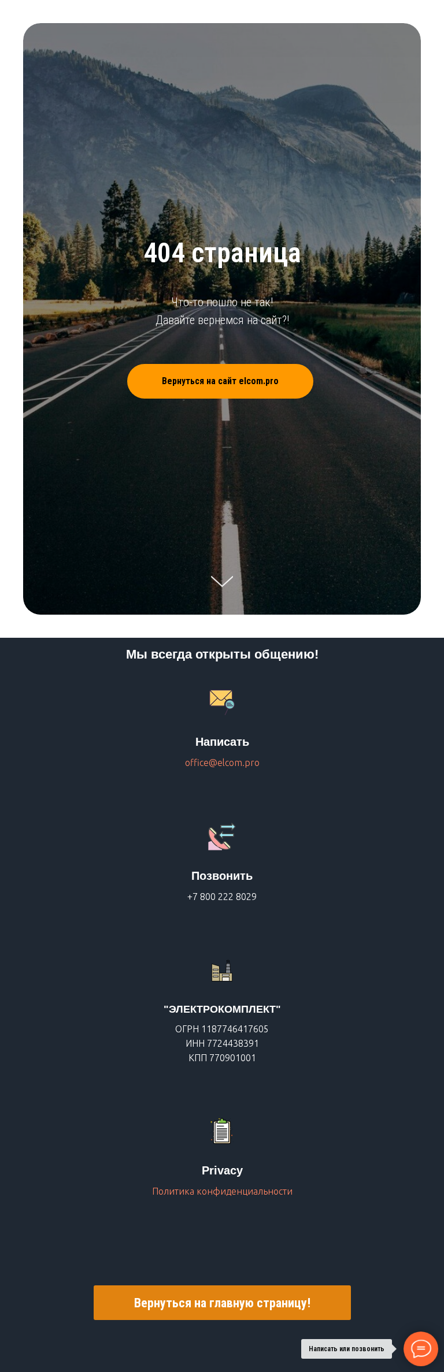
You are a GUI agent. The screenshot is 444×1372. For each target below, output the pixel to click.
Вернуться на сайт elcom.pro (220, 771)
